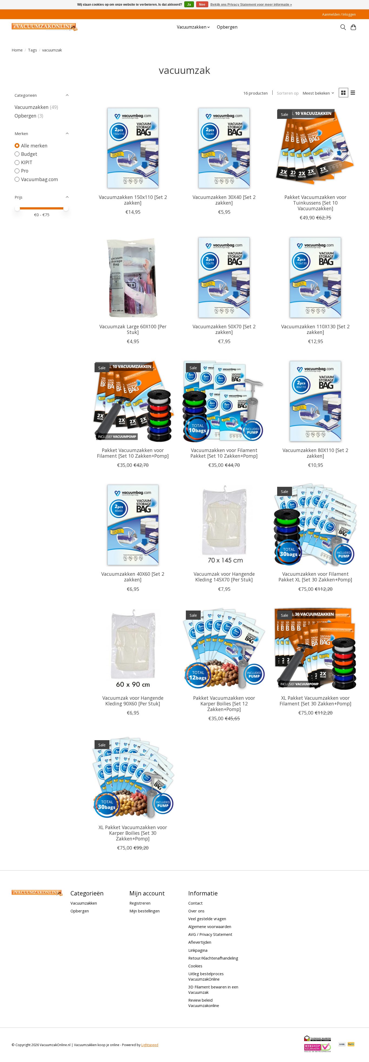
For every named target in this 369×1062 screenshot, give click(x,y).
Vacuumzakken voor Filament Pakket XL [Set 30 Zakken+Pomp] (315, 577)
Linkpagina (197, 950)
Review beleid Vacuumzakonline (203, 1002)
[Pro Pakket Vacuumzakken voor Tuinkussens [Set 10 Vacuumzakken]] (315, 148)
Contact (195, 903)
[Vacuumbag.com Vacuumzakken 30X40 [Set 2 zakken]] (224, 148)
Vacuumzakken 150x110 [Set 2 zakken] (133, 200)
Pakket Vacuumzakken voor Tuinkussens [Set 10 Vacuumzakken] (315, 203)
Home (17, 50)
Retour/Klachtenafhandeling (213, 958)
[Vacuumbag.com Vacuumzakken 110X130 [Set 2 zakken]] (315, 277)
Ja (189, 4)
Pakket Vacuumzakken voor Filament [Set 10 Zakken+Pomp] (133, 453)
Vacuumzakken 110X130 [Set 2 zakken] (315, 329)
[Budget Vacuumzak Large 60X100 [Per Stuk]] (133, 277)
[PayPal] (351, 1044)
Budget (29, 154)
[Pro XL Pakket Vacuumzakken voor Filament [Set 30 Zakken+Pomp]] (315, 649)
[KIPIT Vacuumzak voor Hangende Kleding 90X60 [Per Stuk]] (133, 649)
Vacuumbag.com (39, 179)
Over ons (196, 910)
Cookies (195, 965)
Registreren (139, 903)
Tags (32, 50)
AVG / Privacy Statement (210, 934)
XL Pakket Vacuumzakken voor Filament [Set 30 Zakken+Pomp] (315, 701)
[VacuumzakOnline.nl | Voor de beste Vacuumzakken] (45, 27)
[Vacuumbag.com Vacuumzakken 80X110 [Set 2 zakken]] (315, 401)
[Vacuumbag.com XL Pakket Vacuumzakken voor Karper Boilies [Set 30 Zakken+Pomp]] (133, 778)
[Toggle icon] (343, 27)
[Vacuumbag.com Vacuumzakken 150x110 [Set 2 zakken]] (133, 148)
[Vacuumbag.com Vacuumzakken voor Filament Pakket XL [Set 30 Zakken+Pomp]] (315, 525)
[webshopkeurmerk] (317, 1051)
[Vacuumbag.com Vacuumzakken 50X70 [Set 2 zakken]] (224, 277)
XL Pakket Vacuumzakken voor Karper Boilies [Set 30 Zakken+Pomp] (133, 833)
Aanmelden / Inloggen (339, 14)
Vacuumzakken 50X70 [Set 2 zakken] (224, 329)
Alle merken (34, 145)
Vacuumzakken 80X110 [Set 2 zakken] (315, 453)
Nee (202, 4)
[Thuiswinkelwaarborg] (317, 1040)
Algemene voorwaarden (209, 926)
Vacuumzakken (32, 107)
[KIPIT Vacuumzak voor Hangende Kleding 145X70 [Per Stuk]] (224, 525)
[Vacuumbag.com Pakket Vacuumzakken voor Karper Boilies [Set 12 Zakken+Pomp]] (224, 649)
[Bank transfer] (341, 1044)
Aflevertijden (199, 942)
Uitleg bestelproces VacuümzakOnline (206, 976)
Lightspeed (149, 1045)
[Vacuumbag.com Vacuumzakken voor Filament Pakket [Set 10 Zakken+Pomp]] (224, 401)
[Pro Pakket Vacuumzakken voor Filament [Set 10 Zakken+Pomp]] (133, 401)
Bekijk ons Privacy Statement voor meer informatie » (251, 4)
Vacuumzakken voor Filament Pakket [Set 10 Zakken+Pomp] (224, 453)
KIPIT (26, 162)
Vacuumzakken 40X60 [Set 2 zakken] (132, 577)
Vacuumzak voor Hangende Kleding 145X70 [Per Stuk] (224, 577)
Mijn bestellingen (144, 910)
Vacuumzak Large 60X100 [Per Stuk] (132, 329)
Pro (24, 170)
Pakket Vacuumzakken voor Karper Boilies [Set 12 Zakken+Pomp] (224, 703)
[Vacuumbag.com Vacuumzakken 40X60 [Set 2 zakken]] (133, 525)
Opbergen (227, 27)
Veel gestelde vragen (207, 918)
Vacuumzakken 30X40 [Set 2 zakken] (224, 200)
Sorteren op (288, 93)
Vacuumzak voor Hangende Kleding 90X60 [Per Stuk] (132, 701)
